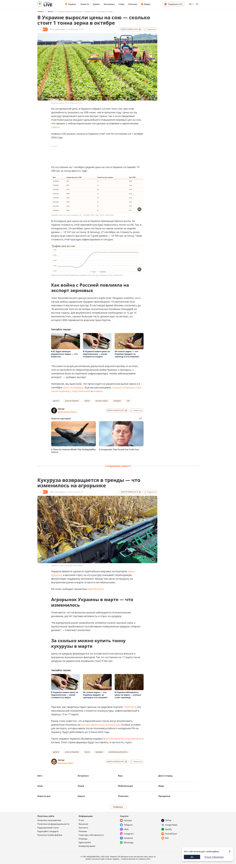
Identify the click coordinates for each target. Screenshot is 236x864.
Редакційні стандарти (48, 831)
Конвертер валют (87, 846)
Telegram (128, 824)
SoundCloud (171, 833)
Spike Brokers (96, 589)
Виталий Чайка (65, 763)
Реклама (83, 831)
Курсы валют (85, 842)
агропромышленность (118, 752)
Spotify (168, 829)
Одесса (81, 796)
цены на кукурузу (73, 387)
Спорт (122, 4)
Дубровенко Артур (67, 412)
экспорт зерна (102, 401)
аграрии (117, 401)
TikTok (168, 820)
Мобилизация (125, 786)
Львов (81, 786)
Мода (161, 786)
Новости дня (43, 796)
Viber (126, 829)
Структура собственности (91, 835)
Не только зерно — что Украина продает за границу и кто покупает (127, 354)
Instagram (128, 833)
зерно (87, 401)
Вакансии (83, 824)
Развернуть (118, 807)
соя (128, 401)
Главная (40, 11)
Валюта (50, 11)
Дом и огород (165, 775)
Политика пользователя (49, 820)
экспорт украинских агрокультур (100, 724)
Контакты (83, 827)
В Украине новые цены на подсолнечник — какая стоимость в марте (96, 354)
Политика (123, 796)
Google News (171, 824)
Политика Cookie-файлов (49, 835)
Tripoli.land (129, 707)
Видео (147, 4)
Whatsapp (128, 842)
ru (190, 4)
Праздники (164, 796)
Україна (72, 4)
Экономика (109, 4)
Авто (39, 775)
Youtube (128, 820)
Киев (40, 786)
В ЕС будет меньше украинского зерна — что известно (64, 354)
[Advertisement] (96, 153)
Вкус (120, 775)
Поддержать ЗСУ (175, 4)
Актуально (83, 775)
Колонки (132, 4)
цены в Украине (72, 401)
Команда (83, 838)
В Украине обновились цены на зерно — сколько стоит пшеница (128, 695)
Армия (96, 4)
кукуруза (99, 752)
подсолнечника (81, 391)
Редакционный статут (48, 827)
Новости (85, 4)
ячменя (97, 391)
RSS (167, 838)
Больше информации (214, 857)
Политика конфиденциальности (53, 824)
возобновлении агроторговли (123, 738)
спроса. (55, 127)
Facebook (128, 838)
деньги (56, 401)
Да (192, 857)
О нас (81, 820)
